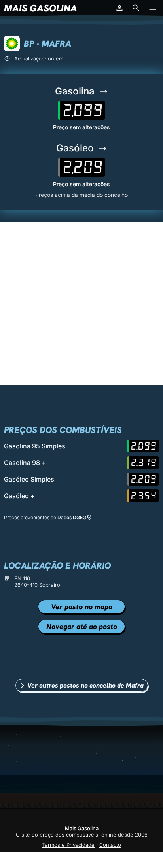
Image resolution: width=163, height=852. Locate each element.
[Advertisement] (81, 303)
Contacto (110, 845)
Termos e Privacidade (68, 845)
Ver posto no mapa (81, 606)
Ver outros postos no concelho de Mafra (85, 685)
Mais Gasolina (40, 8)
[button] (119, 8)
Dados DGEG (71, 517)
